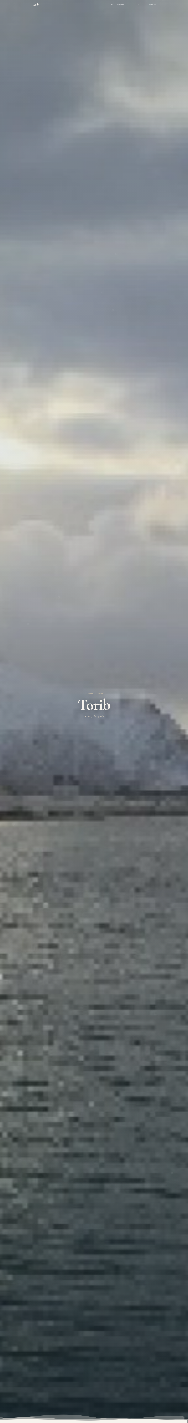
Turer (131, 5)
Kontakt (152, 5)
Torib (35, 4)
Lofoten (120, 5)
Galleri (141, 5)
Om (112, 5)
